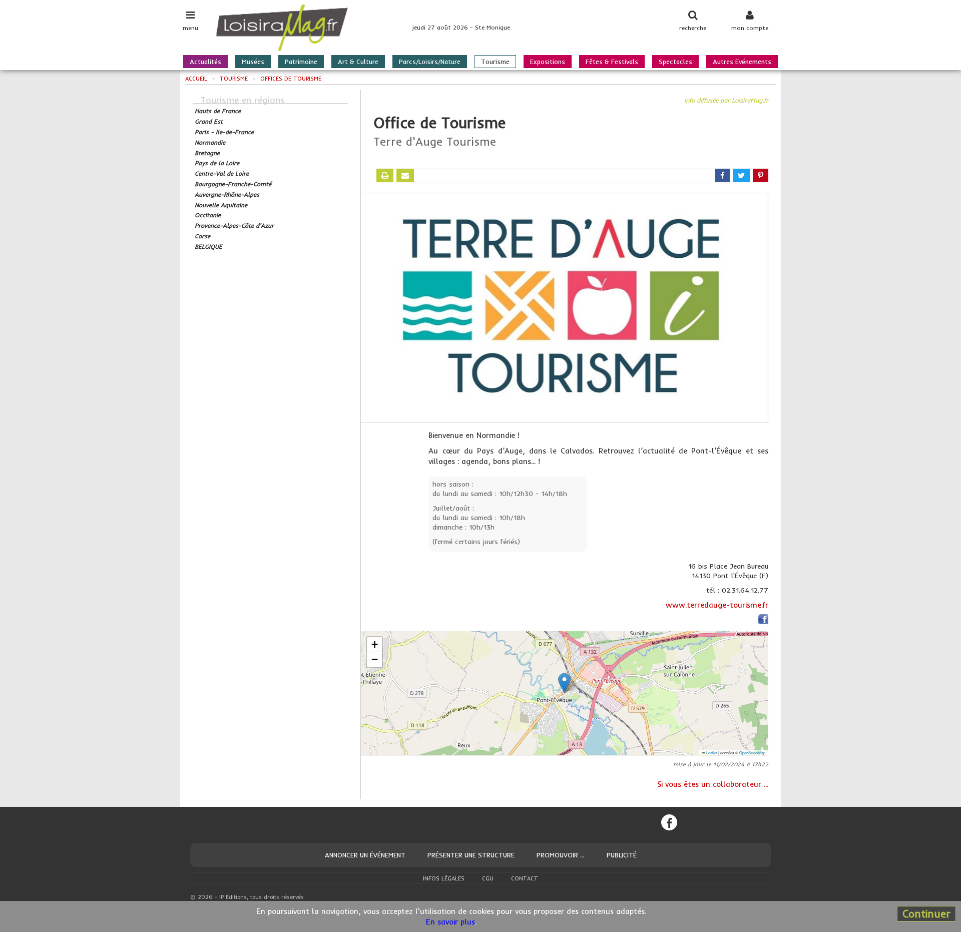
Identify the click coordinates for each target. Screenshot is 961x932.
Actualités (205, 62)
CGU (488, 878)
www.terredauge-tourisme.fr (717, 605)
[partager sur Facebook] (722, 175)
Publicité (622, 855)
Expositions (547, 62)
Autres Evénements (742, 62)
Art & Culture (358, 62)
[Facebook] (669, 822)
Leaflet (711, 752)
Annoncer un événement (365, 855)
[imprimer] (384, 175)
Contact (524, 878)
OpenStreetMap (752, 752)
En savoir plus (450, 921)
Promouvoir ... (561, 855)
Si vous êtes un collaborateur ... (712, 784)
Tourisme (495, 62)
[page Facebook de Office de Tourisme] (763, 620)
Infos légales (443, 878)
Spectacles (675, 62)
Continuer (926, 913)
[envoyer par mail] (405, 175)
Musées (253, 62)
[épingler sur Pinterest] (760, 175)
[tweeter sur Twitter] (741, 175)
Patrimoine (301, 62)
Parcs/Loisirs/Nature (429, 62)
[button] (564, 683)
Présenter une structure (471, 855)
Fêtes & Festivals (612, 62)
